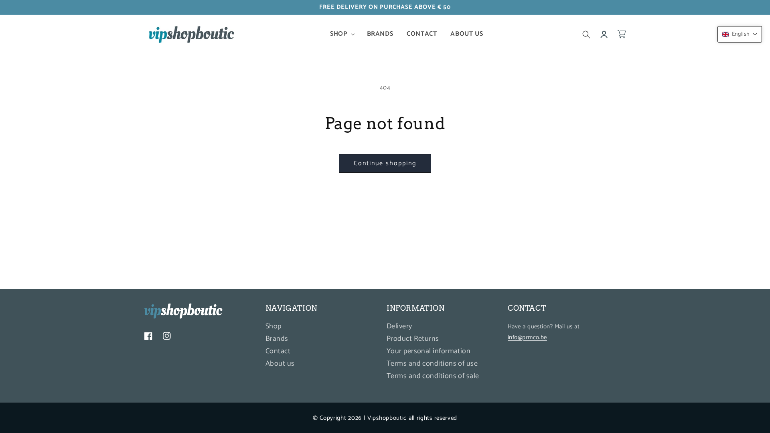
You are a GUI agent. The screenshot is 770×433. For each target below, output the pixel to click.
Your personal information (428, 351)
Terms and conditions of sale (433, 376)
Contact (277, 351)
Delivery (399, 327)
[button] (341, 34)
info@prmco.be (527, 337)
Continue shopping (385, 163)
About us (280, 364)
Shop (273, 327)
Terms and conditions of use (432, 364)
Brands (276, 339)
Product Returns (413, 339)
